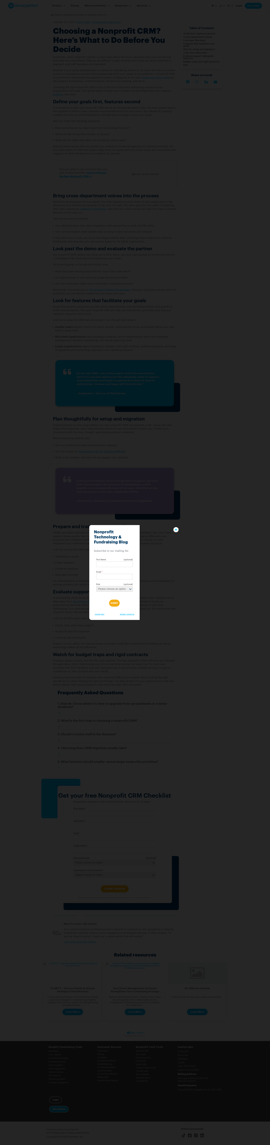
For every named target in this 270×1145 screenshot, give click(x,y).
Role (98, 584)
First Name (101, 560)
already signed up (127, 614)
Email (98, 572)
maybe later (99, 614)
